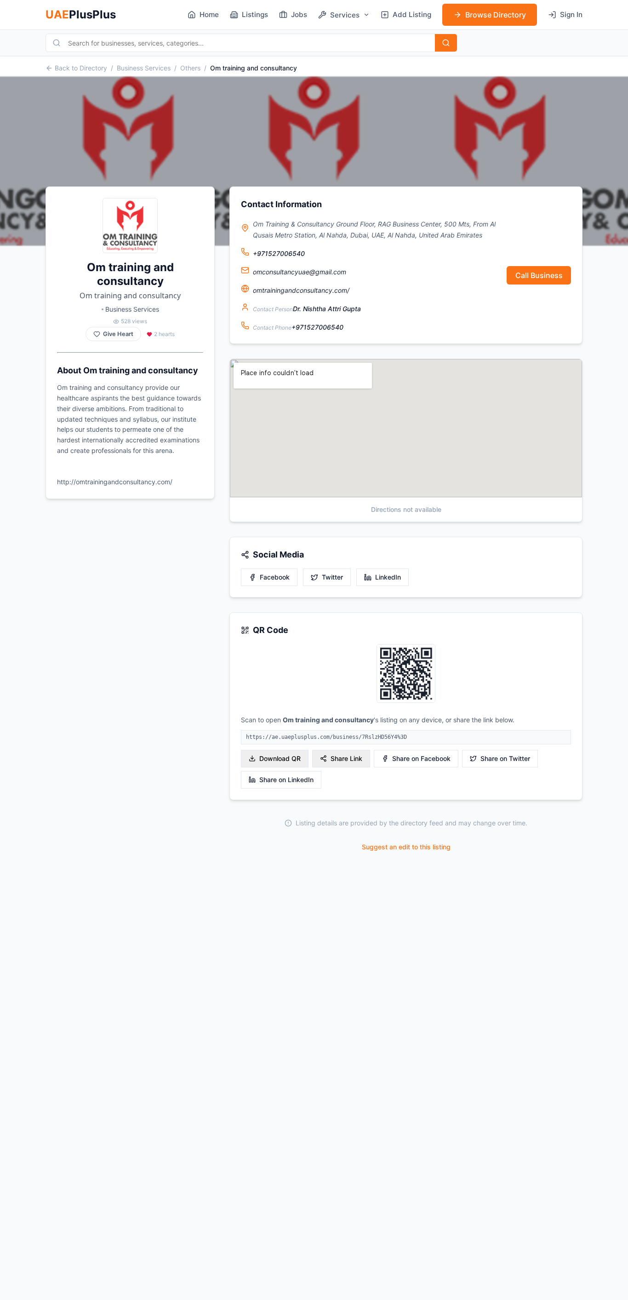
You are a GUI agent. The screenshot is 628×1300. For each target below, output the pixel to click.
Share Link (346, 758)
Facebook (275, 577)
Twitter (332, 577)
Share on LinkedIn (286, 779)
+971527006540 (279, 253)
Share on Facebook (421, 758)
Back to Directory (81, 68)
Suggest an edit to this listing (406, 847)
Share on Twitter (505, 758)
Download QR (280, 758)
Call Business (539, 275)
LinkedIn (388, 577)
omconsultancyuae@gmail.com (299, 272)
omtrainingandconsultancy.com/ (301, 290)
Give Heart (118, 334)
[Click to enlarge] (406, 674)
